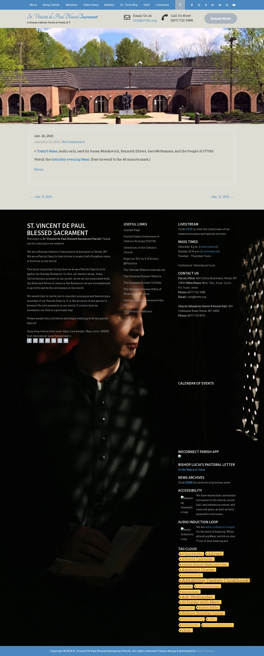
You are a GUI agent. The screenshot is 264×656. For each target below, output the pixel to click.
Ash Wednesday (197, 597)
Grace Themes (205, 651)
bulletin (212, 619)
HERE (189, 229)
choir (186, 630)
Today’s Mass (47, 151)
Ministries (71, 4)
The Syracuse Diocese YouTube (142, 282)
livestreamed (208, 246)
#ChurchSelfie (192, 554)
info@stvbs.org (145, 20)
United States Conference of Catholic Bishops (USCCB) (141, 239)
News (38, 169)
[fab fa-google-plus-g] (213, 5)
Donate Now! (221, 18)
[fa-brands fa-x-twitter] (206, 5)
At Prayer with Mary (200, 602)
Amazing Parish (191, 575)
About (33, 4)
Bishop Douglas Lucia (202, 613)
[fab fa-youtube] (234, 5)
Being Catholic (51, 4)
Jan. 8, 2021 (41, 196)
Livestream (162, 4)
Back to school (187, 608)
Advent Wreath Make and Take (204, 564)
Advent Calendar (197, 559)
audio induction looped (220, 527)
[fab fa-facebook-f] (192, 5)
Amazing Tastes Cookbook (215, 580)
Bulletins (109, 4)
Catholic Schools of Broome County (218, 625)
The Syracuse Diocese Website (142, 276)
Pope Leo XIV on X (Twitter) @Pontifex (141, 261)
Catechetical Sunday (190, 625)
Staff (147, 4)
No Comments (73, 142)
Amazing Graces (198, 570)
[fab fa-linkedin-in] (220, 5)
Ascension (190, 592)
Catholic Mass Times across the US (143, 303)
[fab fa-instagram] (199, 5)
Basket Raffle (208, 607)
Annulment (186, 586)
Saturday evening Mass (70, 159)
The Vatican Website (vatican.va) (144, 269)
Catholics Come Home (138, 311)
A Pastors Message (208, 586)
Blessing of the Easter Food (192, 619)
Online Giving (90, 4)
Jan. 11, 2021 (222, 196)
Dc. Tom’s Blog (129, 4)
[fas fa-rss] (227, 5)
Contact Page (132, 230)
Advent (215, 554)
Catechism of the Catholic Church (140, 250)
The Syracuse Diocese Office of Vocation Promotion (142, 291)
